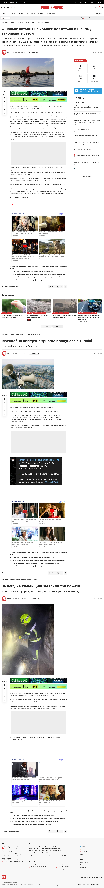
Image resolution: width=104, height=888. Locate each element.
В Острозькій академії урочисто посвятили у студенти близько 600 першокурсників (38, 274)
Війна (61, 312)
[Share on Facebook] (4, 98)
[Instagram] (80, 78)
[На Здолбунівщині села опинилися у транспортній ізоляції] (39, 306)
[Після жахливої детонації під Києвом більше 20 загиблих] (65, 306)
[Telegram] (14, 7)
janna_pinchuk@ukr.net (56, 850)
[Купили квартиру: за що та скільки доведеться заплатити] (14, 306)
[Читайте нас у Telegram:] (76, 90)
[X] (4, 7)
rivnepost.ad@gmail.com (46, 852)
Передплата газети (89, 2)
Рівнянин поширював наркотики (82, 149)
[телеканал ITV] (29, 320)
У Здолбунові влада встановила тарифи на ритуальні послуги (31, 280)
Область (36, 312)
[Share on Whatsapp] (4, 105)
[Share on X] (4, 102)
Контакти (100, 2)
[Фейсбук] (2, 7)
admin (9, 52)
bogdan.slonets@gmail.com (53, 848)
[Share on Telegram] (4, 109)
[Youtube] (94, 78)
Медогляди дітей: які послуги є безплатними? (86, 162)
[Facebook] (80, 68)
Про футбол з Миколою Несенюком (94, 18)
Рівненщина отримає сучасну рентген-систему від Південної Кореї (33, 271)
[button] (95, 8)
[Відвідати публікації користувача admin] (4, 52)
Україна (66, 312)
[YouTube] (8, 7)
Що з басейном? (15, 18)
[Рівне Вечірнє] (4, 877)
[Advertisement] (38, 153)
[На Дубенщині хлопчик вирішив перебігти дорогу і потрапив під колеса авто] (90, 306)
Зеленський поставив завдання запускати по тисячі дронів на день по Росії (35, 277)
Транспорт (42, 312)
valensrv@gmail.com (53, 846)
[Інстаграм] (11, 7)
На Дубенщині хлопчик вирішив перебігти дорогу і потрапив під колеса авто (88, 317)
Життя (4, 312)
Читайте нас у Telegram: (87, 89)
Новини (9, 312)
